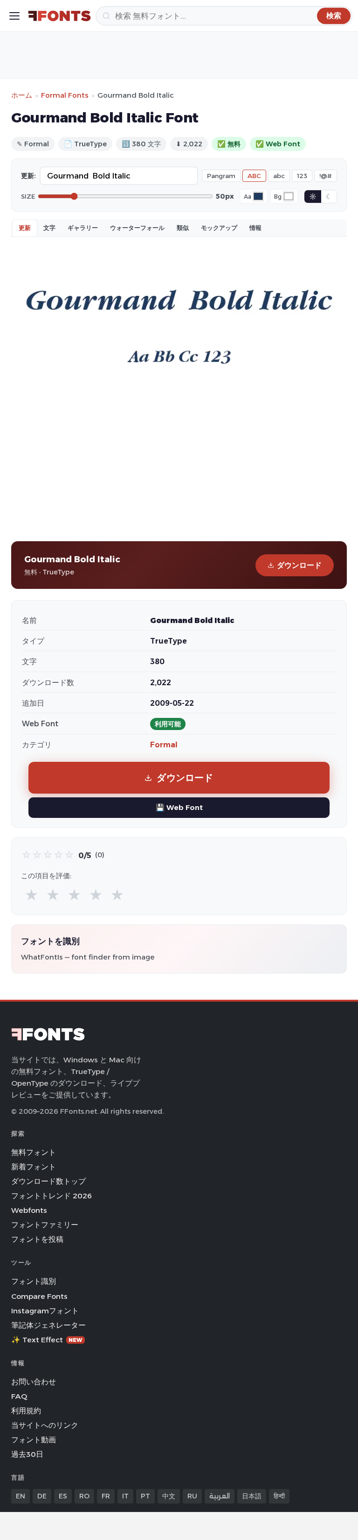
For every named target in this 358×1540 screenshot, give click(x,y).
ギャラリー (83, 227)
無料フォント (33, 1152)
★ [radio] (31, 895)
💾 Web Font (179, 807)
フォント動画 (33, 1439)
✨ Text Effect (47, 1339)
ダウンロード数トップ (48, 1181)
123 (302, 175)
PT (145, 1496)
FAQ (19, 1396)
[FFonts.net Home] (59, 15)
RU (192, 1496)
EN (20, 1496)
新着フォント (33, 1166)
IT (125, 1496)
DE (42, 1496)
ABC (254, 175)
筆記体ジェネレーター (48, 1325)
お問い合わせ (33, 1381)
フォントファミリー (44, 1224)
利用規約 (26, 1410)
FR (106, 1496)
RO (84, 1496)
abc (279, 175)
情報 (255, 227)
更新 (25, 227)
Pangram (221, 175)
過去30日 (27, 1454)
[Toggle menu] (14, 15)
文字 (49, 227)
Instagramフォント (45, 1310)
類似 (183, 227)
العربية (219, 1496)
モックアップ (219, 227)
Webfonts (29, 1210)
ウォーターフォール (137, 227)
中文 (168, 1496)
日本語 (252, 1496)
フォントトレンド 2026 (51, 1195)
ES (63, 1496)
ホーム (21, 95)
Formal (164, 744)
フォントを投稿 (37, 1239)
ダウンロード (299, 565)
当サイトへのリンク (44, 1425)
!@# (325, 175)
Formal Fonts (65, 95)
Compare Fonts (39, 1296)
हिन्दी (279, 1496)
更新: (28, 176)
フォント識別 (33, 1281)
